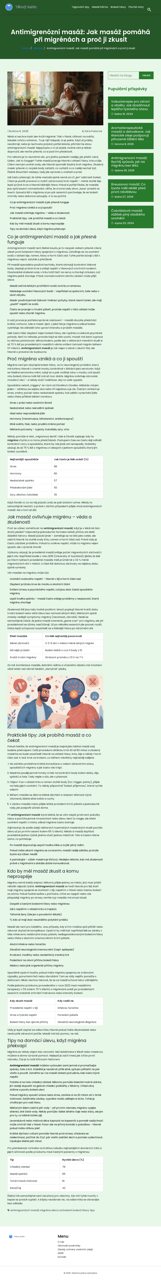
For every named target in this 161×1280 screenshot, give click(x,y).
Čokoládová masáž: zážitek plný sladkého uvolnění (128, 214)
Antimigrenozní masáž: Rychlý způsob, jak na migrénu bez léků (129, 162)
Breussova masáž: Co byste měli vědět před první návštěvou (128, 188)
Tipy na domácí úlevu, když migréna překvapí (37, 229)
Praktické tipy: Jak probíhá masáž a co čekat (38, 218)
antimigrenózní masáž (24, 1210)
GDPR (61, 1253)
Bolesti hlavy (118, 7)
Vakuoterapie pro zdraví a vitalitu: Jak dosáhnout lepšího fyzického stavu (130, 105)
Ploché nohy (136, 7)
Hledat (146, 75)
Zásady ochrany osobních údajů (75, 1249)
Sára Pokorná (93, 131)
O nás (61, 1241)
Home (25, 48)
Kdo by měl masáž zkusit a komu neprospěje (37, 223)
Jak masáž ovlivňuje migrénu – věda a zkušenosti (39, 213)
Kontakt (62, 1257)
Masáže (38, 48)
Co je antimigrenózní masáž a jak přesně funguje (39, 202)
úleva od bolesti (61, 1210)
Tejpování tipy (80, 7)
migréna (45, 1210)
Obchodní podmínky (69, 1245)
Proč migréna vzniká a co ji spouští (31, 207)
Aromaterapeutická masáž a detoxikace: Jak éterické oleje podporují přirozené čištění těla (130, 133)
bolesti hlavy (81, 1210)
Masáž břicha (100, 7)
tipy (92, 1210)
